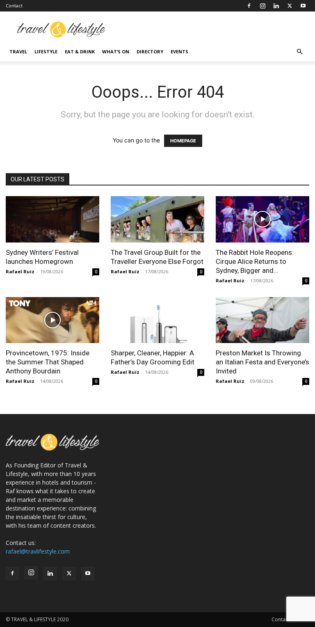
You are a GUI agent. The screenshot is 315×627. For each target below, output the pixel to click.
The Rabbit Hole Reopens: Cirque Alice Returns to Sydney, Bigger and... (255, 261)
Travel (18, 51)
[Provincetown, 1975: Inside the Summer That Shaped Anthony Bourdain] (52, 320)
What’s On (115, 51)
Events (179, 51)
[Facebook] (249, 5)
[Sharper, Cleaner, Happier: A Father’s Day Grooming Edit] (157, 320)
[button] (299, 52)
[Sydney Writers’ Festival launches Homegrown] (52, 219)
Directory (150, 51)
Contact (14, 5)
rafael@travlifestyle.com (38, 551)
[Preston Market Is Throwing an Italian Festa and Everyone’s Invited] (262, 320)
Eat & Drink (80, 51)
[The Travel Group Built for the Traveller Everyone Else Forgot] (157, 219)
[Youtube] (303, 5)
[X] (289, 5)
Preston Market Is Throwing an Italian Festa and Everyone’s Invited (262, 362)
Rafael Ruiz (20, 271)
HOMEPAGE (183, 141)
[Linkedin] (276, 5)
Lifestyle (45, 51)
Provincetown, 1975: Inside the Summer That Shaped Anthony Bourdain (47, 362)
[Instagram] (262, 5)
